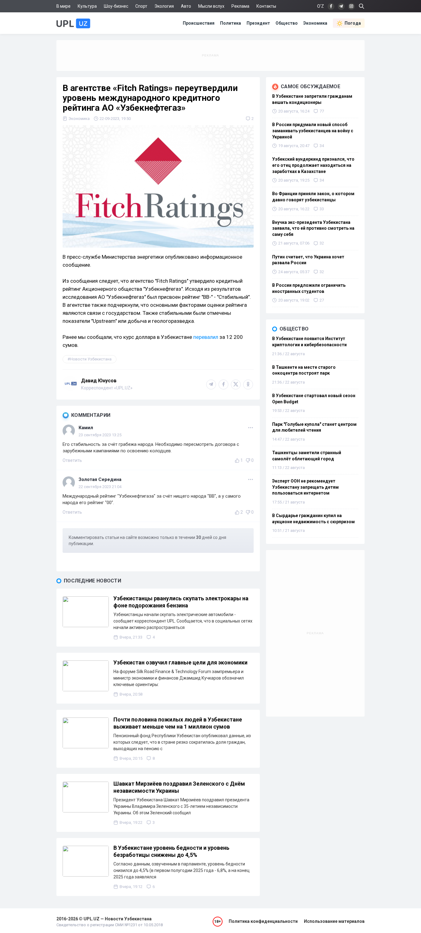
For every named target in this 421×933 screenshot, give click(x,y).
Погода (353, 23)
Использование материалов (334, 921)
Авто (186, 6)
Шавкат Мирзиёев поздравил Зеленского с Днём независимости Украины (179, 787)
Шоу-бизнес (116, 6)
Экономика (315, 23)
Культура (87, 6)
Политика (230, 23)
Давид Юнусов (98, 381)
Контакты (266, 6)
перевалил (205, 337)
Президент (258, 23)
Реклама (240, 6)
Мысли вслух (211, 6)
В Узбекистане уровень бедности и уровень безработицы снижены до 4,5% (171, 851)
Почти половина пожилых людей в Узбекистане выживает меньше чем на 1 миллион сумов (177, 723)
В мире (63, 6)
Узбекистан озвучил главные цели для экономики (180, 662)
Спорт (141, 6)
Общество (287, 23)
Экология (164, 6)
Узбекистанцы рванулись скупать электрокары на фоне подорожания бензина (180, 602)
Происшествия (199, 23)
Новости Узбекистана (91, 359)
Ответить (72, 460)
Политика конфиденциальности (263, 921)
